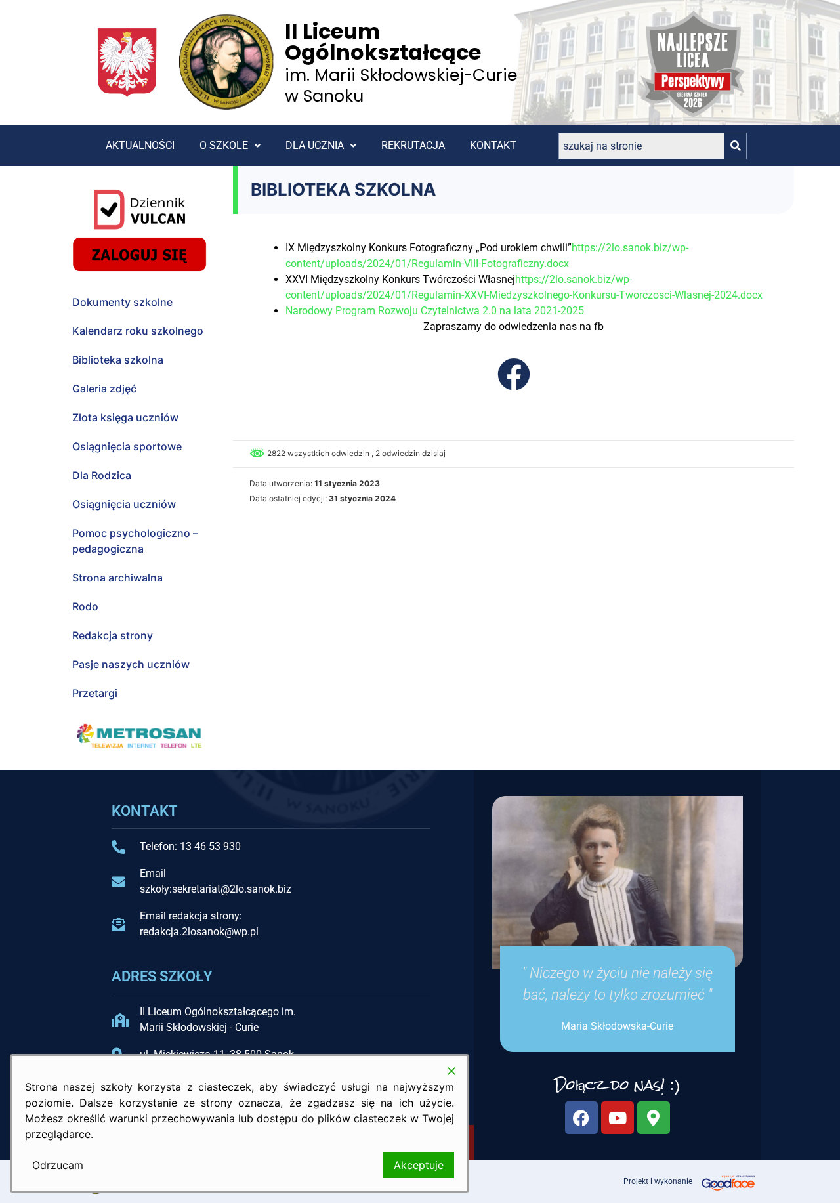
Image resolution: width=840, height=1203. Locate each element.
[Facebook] (581, 1117)
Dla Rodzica (101, 475)
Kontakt (493, 145)
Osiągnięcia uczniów (124, 504)
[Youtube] (617, 1117)
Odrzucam (57, 1164)
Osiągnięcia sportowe (127, 446)
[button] (230, 145)
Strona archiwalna (117, 577)
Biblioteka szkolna (117, 359)
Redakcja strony (112, 635)
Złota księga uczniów (125, 417)
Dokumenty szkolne (122, 301)
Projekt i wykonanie (657, 1181)
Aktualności (140, 145)
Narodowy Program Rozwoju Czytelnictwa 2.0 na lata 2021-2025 (434, 311)
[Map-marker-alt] (653, 1117)
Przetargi (94, 693)
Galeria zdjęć (104, 388)
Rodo (85, 606)
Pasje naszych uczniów (131, 664)
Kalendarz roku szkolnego (137, 330)
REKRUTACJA (413, 145)
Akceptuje (419, 1164)
